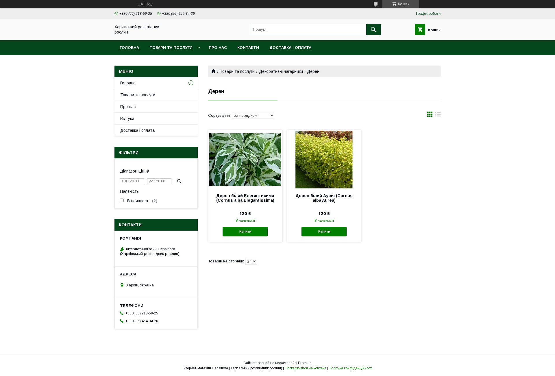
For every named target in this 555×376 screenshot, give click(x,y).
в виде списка (438, 116)
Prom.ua (305, 363)
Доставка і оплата (290, 47)
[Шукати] (373, 29)
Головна (129, 47)
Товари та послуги (171, 47)
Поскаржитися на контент (305, 368)
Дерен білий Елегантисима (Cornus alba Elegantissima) (245, 198)
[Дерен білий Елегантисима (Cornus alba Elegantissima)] (245, 159)
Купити (245, 231)
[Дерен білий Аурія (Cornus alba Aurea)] (324, 159)
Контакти (248, 47)
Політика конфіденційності (351, 368)
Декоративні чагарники (281, 71)
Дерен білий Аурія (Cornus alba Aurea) (324, 198)
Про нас (218, 47)
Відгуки (127, 118)
